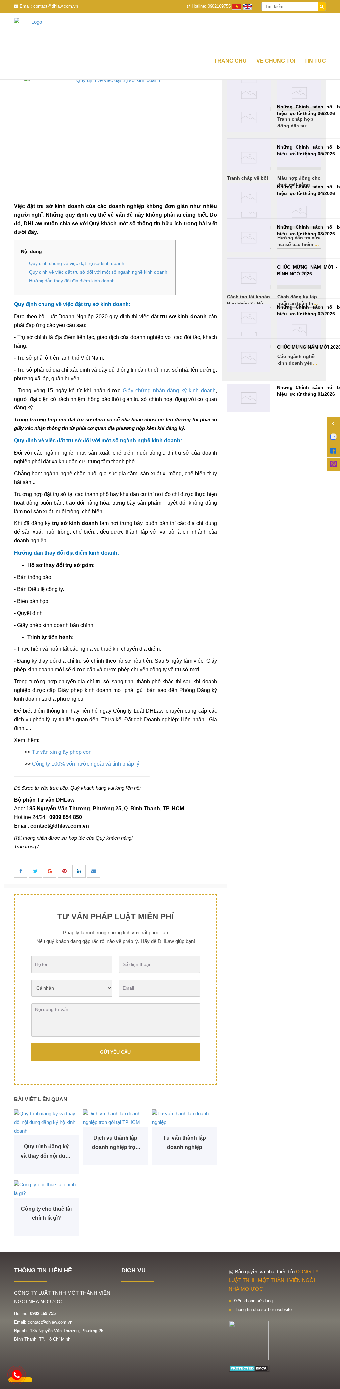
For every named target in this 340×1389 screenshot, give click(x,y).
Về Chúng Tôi (275, 61)
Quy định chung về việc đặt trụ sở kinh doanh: (77, 263)
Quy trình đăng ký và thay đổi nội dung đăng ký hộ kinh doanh (46, 1152)
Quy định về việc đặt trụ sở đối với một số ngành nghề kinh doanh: (99, 272)
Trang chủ (230, 61)
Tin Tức (315, 61)
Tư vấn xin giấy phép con (62, 752)
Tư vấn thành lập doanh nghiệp (184, 1142)
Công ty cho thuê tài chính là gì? (46, 1213)
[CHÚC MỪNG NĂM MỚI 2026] (248, 358)
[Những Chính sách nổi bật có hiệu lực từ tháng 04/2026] (248, 197)
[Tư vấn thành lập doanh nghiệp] (184, 1118)
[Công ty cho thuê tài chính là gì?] (46, 1189)
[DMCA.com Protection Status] (249, 1368)
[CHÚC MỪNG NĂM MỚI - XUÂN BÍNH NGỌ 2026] (248, 278)
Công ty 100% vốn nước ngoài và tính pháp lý (85, 764)
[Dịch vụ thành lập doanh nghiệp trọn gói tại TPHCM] (115, 1118)
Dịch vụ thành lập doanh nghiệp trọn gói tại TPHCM (115, 1143)
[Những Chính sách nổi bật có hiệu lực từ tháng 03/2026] (248, 238)
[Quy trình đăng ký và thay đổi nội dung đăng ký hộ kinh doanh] (46, 1122)
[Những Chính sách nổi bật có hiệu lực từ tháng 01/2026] (248, 398)
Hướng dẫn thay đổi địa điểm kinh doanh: (72, 280)
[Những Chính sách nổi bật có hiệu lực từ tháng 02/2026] (248, 318)
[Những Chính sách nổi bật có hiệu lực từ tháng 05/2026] (248, 158)
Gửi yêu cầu (115, 1052)
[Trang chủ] (170, 33)
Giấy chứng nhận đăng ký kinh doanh (169, 390)
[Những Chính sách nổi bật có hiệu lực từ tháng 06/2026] (248, 117)
